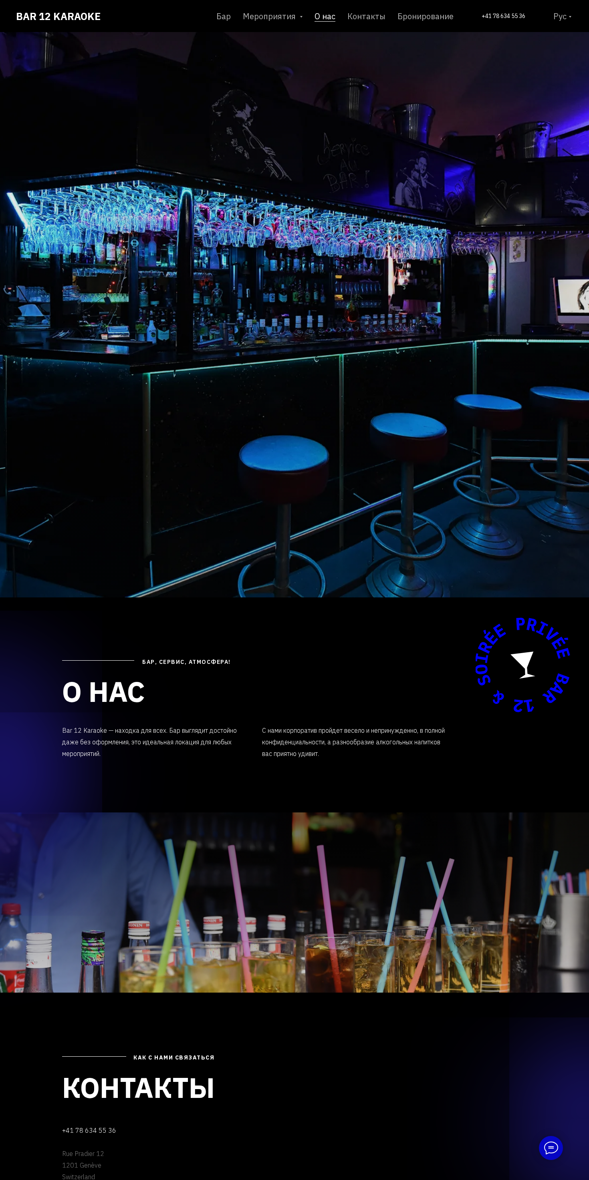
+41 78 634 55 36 (503, 16)
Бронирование (425, 16)
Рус (560, 16)
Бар (223, 16)
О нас (325, 16)
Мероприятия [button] (270, 16)
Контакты (366, 16)
